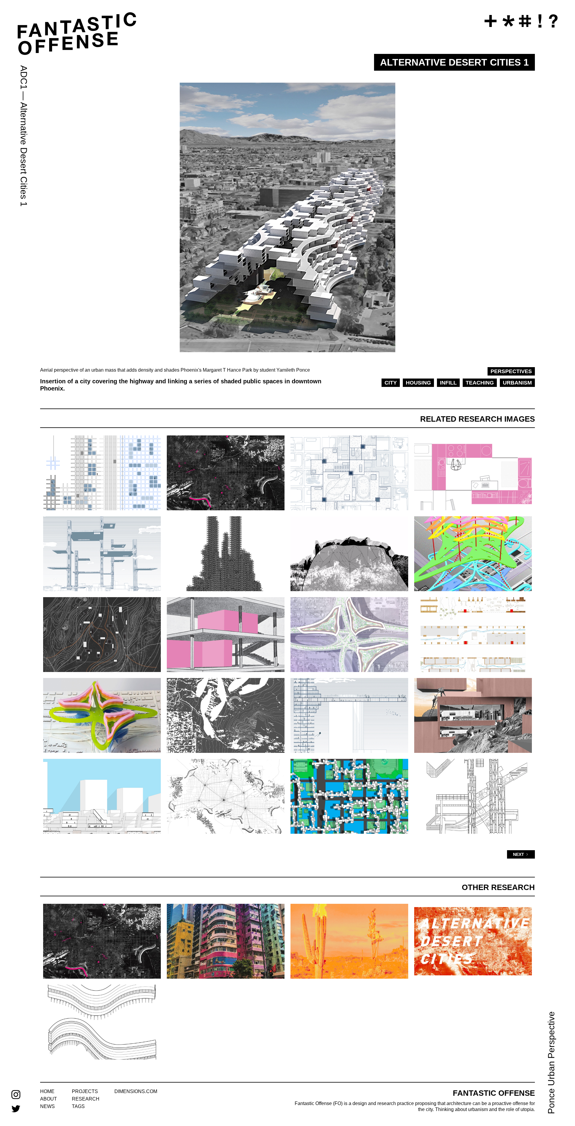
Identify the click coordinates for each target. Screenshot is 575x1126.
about (48, 1098)
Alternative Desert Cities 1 (24, 154)
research (85, 1098)
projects (85, 1091)
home (47, 1091)
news (47, 1106)
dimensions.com (135, 1091)
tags (78, 1106)
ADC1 (24, 77)
